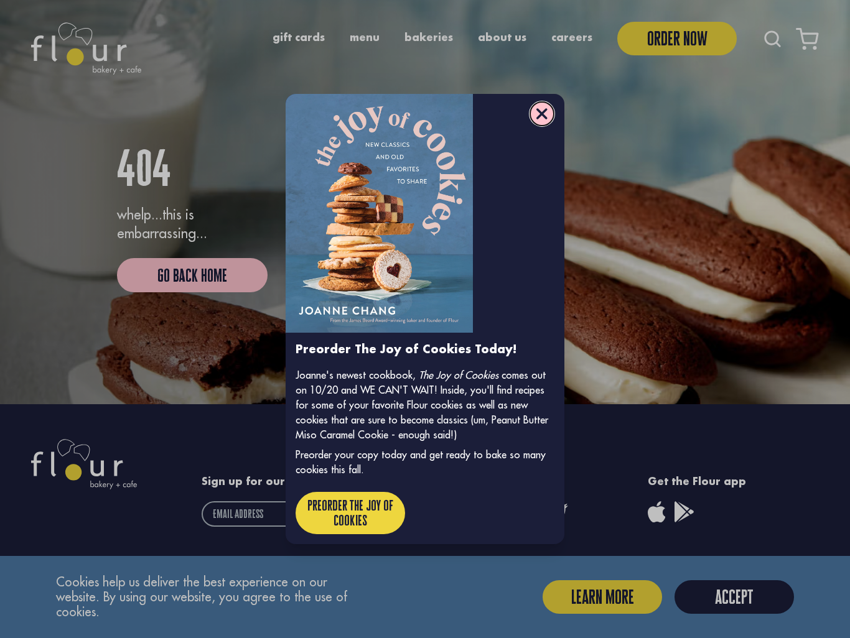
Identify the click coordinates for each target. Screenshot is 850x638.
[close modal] (542, 113)
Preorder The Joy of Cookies (350, 512)
